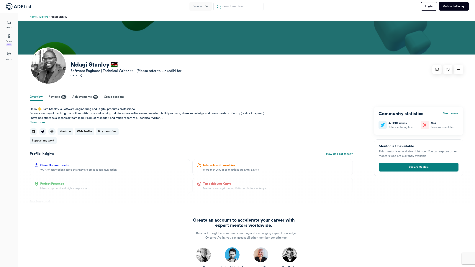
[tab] (36, 97)
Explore (43, 17)
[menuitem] (200, 6)
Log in (429, 6)
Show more (37, 122)
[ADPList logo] (18, 6)
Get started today (453, 6)
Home (33, 17)
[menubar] (200, 6)
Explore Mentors (418, 167)
